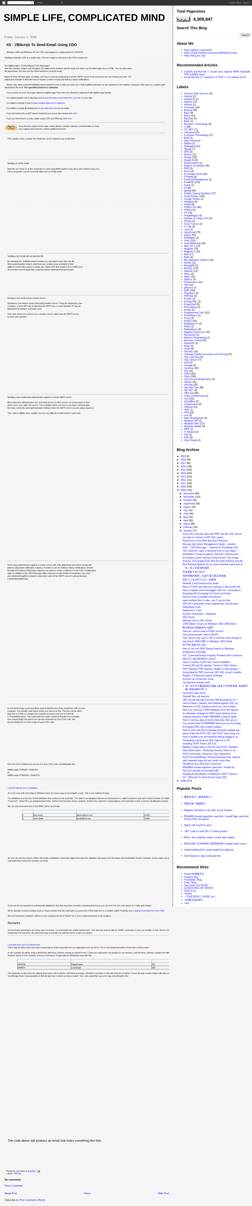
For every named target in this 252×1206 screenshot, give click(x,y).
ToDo (187, 373)
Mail (186, 254)
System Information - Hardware (199, 613)
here (75, 113)
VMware (188, 407)
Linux (187, 240)
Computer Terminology (196, 135)
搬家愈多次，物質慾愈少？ (198, 796)
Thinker (188, 893)
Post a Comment (14, 1185)
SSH (186, 362)
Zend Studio (190, 440)
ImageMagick (191, 215)
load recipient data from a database (49, 103)
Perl (186, 284)
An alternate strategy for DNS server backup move (210, 713)
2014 (184, 473)
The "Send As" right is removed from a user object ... (211, 550)
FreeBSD (189, 182)
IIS (185, 212)
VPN (186, 412)
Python (188, 321)
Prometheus (190, 315)
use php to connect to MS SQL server (203, 537)
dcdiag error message (194, 652)
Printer (187, 309)
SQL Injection (191, 357)
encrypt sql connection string (198, 679)
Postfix (188, 298)
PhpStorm (189, 293)
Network (188, 271)
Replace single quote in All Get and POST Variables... (211, 747)
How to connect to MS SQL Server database (206, 662)
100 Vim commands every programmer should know (210, 603)
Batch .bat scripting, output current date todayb (209, 837)
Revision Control (193, 340)
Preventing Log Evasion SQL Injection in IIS (206, 740)
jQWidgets (189, 237)
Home (87, 1193)
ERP (186, 168)
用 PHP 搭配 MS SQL (194, 644)
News (187, 273)
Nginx (187, 276)
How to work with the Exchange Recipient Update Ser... (212, 730)
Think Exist (190, 890)
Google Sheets (192, 198)
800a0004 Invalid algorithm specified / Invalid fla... (209, 767)
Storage (188, 365)
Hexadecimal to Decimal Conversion (202, 763)
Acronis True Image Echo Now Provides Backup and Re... (214, 561)
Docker (188, 154)
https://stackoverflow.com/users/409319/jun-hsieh (210, 52)
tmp (186, 370)
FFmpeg (188, 176)
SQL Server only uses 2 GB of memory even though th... (213, 637)
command (189, 132)
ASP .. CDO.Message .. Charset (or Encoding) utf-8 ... (212, 547)
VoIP (186, 409)
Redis (187, 326)
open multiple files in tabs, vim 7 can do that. (207, 600)
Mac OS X (189, 246)
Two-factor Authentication (197, 379)
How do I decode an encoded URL (201, 770)
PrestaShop (190, 307)
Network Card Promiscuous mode (200, 583)
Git (185, 187)
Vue (186, 415)
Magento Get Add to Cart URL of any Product (208, 810)
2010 (184, 486)
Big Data (188, 118)
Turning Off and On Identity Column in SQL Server (210, 665)
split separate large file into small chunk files (206, 760)
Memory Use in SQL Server (197, 620)
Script (187, 348)
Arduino (188, 104)
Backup (188, 110)
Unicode (188, 384)
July (186, 510)
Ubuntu (188, 382)
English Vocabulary (194, 165)
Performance (191, 282)
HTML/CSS (190, 207)
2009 (184, 490)
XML (186, 437)
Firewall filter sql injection (196, 696)
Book (187, 121)
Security (188, 351)
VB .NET (189, 390)
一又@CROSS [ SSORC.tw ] (199, 896)
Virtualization (191, 404)
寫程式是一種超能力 (195, 803)
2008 (184, 780)
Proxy (187, 318)
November (189, 496)
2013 (184, 476)
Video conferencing (194, 395)
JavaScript (190, 232)
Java (186, 229)
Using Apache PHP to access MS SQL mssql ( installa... (213, 672)
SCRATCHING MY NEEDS (198, 888)
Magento (188, 248)
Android (188, 96)
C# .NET (188, 129)
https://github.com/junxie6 (198, 50)
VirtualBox (189, 401)
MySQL (188, 268)
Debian (187, 143)
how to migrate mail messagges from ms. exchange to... (213, 590)
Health (187, 204)
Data (186, 137)
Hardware (189, 201)
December (189, 493)
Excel (187, 171)
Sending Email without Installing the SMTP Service (210, 774)
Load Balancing (192, 243)
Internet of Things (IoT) (196, 218)
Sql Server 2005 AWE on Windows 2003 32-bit (207, 641)
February (188, 527)
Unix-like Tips (191, 387)
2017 (184, 463)
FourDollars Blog (193, 879)
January (188, 530)
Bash (187, 113)
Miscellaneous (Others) (196, 260)
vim (186, 398)
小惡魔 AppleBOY (193, 899)
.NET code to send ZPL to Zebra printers (206, 831)
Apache (188, 101)
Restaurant (190, 334)
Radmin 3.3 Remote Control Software (202, 675)
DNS (186, 151)
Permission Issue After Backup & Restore (205, 540)
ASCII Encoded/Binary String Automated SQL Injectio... (212, 757)
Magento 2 (189, 251)
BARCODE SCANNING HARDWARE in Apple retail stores (215, 843)
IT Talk (187, 226)
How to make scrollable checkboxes (202, 596)
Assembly (189, 107)
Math (186, 257)
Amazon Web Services (196, 93)
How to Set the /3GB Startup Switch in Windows (208, 648)
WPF (186, 429)
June (186, 513)
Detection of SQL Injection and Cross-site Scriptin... (210, 706)
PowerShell (190, 304)
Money (187, 262)
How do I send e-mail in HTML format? (203, 631)
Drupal (187, 157)
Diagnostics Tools (192, 610)
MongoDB (189, 265)
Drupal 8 (188, 160)
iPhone (187, 221)
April (186, 520)
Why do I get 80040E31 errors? (199, 658)
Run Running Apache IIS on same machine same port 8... (213, 564)
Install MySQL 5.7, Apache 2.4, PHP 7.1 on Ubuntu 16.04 (215, 77)
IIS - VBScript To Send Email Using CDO (41, 45)
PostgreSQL (190, 301)
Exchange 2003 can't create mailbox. (202, 726)
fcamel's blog (191, 877)
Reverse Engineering (195, 337)
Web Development (194, 418)
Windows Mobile (192, 426)
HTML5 (188, 210)
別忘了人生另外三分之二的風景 (199, 579)
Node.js (188, 279)
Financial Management (196, 179)
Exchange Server (193, 174)
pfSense (188, 287)
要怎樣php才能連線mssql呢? (198, 627)
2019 (184, 456)
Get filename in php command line (202, 855)
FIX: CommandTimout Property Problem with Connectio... (213, 655)
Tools (187, 376)
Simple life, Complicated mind (84, 17)
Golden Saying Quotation (197, 193)
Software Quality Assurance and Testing (205, 354)
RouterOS (189, 343)
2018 (184, 459)
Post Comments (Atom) (32, 1200)
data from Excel (52, 108)
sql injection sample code (196, 682)
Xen (186, 434)
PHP (186, 290)
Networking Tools (192, 607)
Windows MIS (191, 423)
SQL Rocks (189, 617)
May (186, 517)
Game (187, 185)
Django (187, 149)
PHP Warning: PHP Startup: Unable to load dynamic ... (212, 669)
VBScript (17, 1173)
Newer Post (11, 1193)
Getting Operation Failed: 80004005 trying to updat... (211, 716)
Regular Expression (194, 332)
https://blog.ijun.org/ (194, 55)
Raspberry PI (191, 323)
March (187, 523)
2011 (184, 483)
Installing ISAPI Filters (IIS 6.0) (199, 743)
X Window (189, 431)
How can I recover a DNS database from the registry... (212, 709)
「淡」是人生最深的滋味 (196, 567)
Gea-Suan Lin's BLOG (196, 885)
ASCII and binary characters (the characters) (206, 753)
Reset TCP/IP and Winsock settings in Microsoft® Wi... (212, 586)
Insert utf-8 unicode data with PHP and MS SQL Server (212, 534)
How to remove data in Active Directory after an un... (211, 720)
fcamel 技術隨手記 (194, 873)
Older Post (163, 1193)
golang (187, 190)
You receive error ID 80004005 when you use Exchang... (213, 723)
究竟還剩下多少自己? (194, 571)
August (187, 507)
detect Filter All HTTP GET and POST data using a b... (212, 733)
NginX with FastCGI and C (198, 825)
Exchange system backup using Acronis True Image (211, 557)
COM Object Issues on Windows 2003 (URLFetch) (209, 623)
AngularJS (189, 99)
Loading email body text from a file (148, 911)
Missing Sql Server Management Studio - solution (209, 544)
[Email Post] (38, 1171)
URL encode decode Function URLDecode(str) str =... (211, 699)
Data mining (190, 140)
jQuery (187, 235)
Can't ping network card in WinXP (200, 634)
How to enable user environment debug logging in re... (211, 736)
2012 (184, 480)
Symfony (189, 368)
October (188, 500)
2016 (184, 466)
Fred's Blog (190, 882)
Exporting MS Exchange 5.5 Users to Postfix (207, 593)
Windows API (191, 420)
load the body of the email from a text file (63, 98)
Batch (187, 115)
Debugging (189, 146)
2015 (184, 469)
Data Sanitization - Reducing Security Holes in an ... (210, 750)
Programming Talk (193, 312)
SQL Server (190, 359)
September (189, 503)
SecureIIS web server (194, 693)
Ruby (187, 345)
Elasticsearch (191, 162)
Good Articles (191, 196)
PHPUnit (188, 296)
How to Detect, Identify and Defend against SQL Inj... (211, 703)
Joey (186, 903)
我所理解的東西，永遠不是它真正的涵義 (204, 575)
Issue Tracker (191, 223)
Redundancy (190, 329)
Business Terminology (196, 124)
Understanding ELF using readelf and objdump (208, 849)
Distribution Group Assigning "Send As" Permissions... (212, 554)
